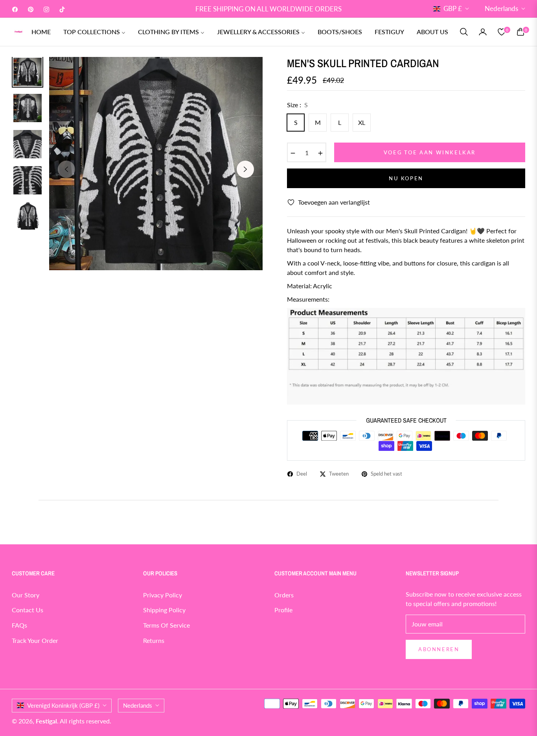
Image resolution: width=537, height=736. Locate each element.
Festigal (46, 721)
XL (361, 122)
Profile (283, 609)
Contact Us (27, 609)
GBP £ (452, 8)
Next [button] (245, 169)
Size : (297, 104)
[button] (463, 31)
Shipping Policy (164, 609)
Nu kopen (406, 178)
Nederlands (501, 8)
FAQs (19, 625)
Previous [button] (66, 169)
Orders (284, 595)
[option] (156, 163)
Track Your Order (35, 640)
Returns (153, 640)
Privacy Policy (162, 595)
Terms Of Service (166, 625)
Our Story (25, 595)
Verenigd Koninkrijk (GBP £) (63, 705)
